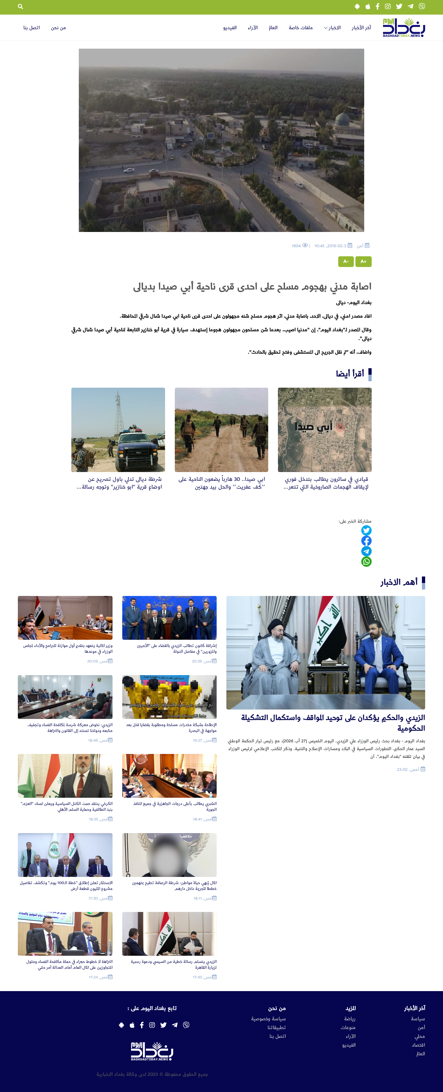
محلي (419, 1036)
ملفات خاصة (301, 28)
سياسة (418, 1019)
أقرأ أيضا (350, 374)
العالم (273, 28)
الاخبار (334, 28)
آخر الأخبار (361, 28)
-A (346, 261)
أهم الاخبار (399, 582)
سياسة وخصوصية (268, 1019)
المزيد (351, 1008)
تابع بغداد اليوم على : (152, 1008)
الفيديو (230, 28)
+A (363, 261)
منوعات (348, 1028)
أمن (421, 1028)
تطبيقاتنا (277, 1028)
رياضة (350, 1019)
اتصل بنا (31, 28)
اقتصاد (418, 1045)
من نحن (58, 28)
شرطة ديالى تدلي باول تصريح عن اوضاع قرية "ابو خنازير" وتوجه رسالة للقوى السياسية (122, 487)
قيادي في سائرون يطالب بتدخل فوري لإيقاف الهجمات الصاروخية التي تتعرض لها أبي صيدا (325, 487)
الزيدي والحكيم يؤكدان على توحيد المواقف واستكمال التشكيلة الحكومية (333, 723)
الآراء (253, 28)
